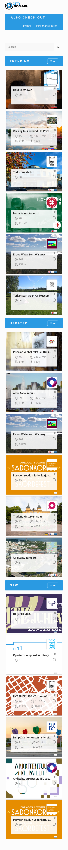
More (53, 61)
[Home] (14, 3)
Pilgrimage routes (46, 26)
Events (27, 26)
